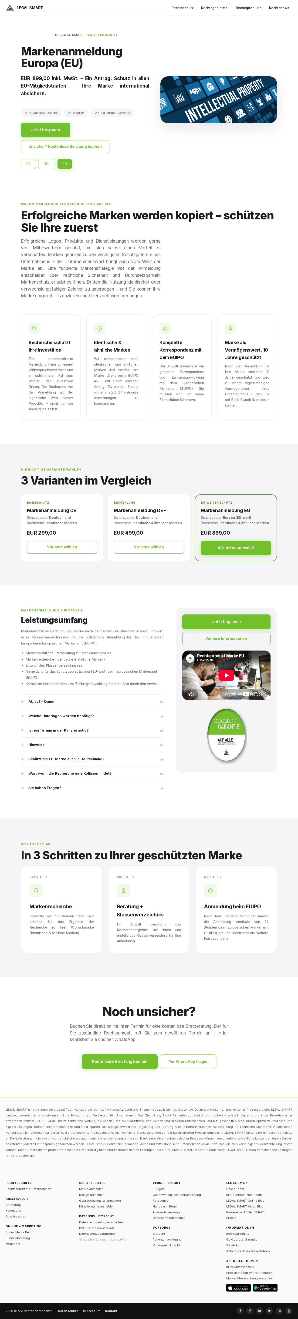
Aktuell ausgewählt (236, 548)
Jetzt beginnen (45, 130)
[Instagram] (279, 1310)
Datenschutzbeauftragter (97, 1233)
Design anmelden (92, 1195)
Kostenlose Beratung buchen (120, 1061)
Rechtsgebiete (213, 8)
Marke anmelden (91, 1189)
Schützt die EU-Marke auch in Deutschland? (66, 759)
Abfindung (13, 1205)
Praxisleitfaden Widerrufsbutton (249, 1273)
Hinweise (36, 745)
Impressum (91, 1311)
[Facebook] (240, 1310)
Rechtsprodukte (249, 8)
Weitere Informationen (226, 638)
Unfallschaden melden (169, 1218)
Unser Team (235, 1189)
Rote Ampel (161, 1200)
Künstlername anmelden (97, 1206)
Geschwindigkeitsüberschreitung (177, 1195)
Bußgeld (159, 1189)
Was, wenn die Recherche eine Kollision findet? (70, 773)
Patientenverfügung (167, 1239)
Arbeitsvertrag (16, 1216)
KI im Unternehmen (240, 1267)
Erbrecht (159, 1233)
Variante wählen (62, 547)
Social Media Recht (20, 1232)
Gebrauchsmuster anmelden (100, 1200)
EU (65, 164)
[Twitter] (269, 1310)
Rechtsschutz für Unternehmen (28, 1189)
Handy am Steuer (165, 1206)
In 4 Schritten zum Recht (244, 1195)
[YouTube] (288, 1310)
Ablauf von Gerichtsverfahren (248, 1251)
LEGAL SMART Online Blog (245, 1200)
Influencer (13, 1244)
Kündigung (13, 1210)
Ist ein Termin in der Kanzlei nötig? (58, 730)
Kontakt (111, 1311)
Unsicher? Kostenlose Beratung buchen (65, 146)
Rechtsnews (279, 8)
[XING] (249, 1310)
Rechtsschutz (183, 8)
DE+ (47, 164)
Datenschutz (68, 1311)
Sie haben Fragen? (44, 788)
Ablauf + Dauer (41, 701)
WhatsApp (233, 1245)
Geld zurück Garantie (241, 1239)
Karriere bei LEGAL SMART (245, 1212)
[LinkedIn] (259, 1310)
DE (28, 164)
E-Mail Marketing (18, 1238)
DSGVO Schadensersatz (97, 1228)
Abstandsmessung (166, 1212)
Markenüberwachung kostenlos (249, 1278)
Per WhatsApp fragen (189, 1061)
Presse (231, 1218)
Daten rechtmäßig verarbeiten (101, 1222)
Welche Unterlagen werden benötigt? (61, 716)
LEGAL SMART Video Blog (245, 1206)
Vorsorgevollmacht (166, 1245)
